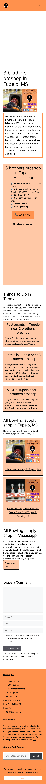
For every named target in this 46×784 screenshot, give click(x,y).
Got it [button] (23, 778)
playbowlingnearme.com (14, 547)
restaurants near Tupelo (23, 344)
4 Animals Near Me (12, 681)
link (34, 740)
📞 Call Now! (23, 214)
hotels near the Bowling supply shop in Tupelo (21, 376)
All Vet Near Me (10, 696)
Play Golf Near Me (11, 700)
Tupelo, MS (29, 434)
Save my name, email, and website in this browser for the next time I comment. (22, 638)
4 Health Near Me (11, 685)
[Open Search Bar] (33, 5)
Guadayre (8, 674)
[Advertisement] (23, 35)
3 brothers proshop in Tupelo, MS (23, 469)
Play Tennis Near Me (12, 704)
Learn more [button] (33, 772)
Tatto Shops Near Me (12, 712)
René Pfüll (7, 708)
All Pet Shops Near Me (13, 692)
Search (36, 756)
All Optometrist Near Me (14, 689)
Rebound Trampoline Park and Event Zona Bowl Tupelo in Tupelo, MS (23, 512)
